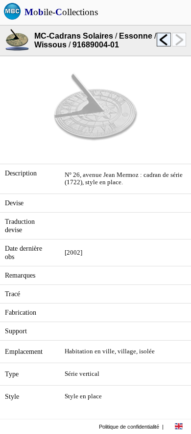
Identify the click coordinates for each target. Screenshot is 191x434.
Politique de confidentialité (129, 427)
